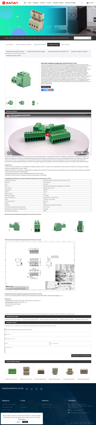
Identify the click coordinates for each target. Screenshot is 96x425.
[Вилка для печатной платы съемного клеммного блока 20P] (12, 371)
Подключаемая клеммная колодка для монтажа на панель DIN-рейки (27, 379)
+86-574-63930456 (77, 410)
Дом (25, 2)
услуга (22, 409)
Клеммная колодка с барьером (79, 51)
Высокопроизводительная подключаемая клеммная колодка (41, 379)
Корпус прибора (6, 412)
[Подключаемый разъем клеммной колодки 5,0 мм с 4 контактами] (69, 371)
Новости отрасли (46, 407)
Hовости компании (46, 404)
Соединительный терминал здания (36, 51)
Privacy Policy (91, 422)
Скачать (49, 2)
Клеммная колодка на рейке (13, 55)
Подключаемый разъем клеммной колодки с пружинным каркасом (55, 379)
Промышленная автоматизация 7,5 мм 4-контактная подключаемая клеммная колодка (84, 379)
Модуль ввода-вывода (7, 407)
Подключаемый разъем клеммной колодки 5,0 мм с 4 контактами (70, 379)
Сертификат (23, 407)
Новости (42, 2)
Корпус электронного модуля (9, 404)
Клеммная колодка (19, 37)
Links (71, 422)
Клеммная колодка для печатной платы (58, 51)
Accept (25, 421)
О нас (29, 2)
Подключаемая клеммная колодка (33, 37)
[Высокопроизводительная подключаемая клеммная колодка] (41, 371)
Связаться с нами (70, 2)
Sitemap (76, 422)
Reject (18, 421)
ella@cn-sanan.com (84, 412)
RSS (81, 422)
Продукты (36, 2)
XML (85, 422)
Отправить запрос (58, 2)
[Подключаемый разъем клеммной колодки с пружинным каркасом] (55, 371)
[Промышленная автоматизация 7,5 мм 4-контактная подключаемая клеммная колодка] (84, 371)
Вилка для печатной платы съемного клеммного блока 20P (12, 379)
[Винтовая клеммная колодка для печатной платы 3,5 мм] (10, 103)
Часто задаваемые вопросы (27, 412)
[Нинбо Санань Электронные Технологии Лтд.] (10, 4)
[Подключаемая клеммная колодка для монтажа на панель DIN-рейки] (26, 371)
